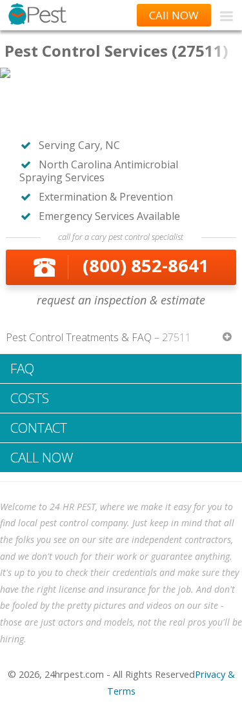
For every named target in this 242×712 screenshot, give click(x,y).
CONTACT (38, 428)
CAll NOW (174, 15)
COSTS (29, 398)
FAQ (22, 368)
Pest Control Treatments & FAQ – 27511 (98, 337)
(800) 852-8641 (146, 265)
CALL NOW (42, 457)
